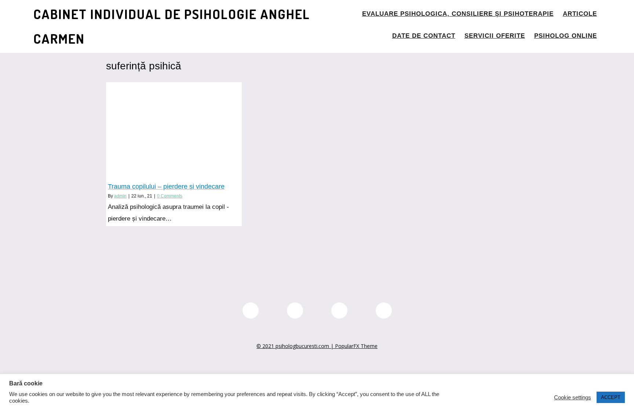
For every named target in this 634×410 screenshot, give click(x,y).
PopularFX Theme (356, 345)
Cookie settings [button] (572, 397)
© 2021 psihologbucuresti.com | (295, 345)
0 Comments (169, 196)
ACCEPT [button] (610, 397)
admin (120, 196)
